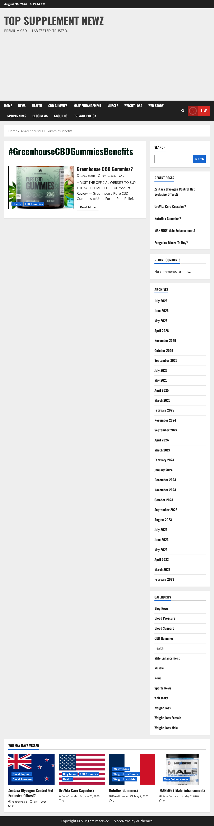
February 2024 (164, 459)
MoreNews (122, 821)
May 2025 (160, 380)
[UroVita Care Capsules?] (82, 769)
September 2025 (165, 360)
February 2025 (164, 410)
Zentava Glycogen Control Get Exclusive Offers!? (174, 192)
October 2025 (163, 350)
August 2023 (163, 519)
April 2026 (161, 330)
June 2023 (161, 539)
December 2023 (165, 479)
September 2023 (165, 509)
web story (156, 105)
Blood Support (164, 628)
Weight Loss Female (167, 717)
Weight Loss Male (166, 727)
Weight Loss (133, 105)
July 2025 (160, 370)
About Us (60, 115)
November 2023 (165, 489)
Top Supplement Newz (54, 20)
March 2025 (162, 400)
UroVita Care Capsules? (170, 206)
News (21, 105)
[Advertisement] (106, 65)
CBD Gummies (57, 105)
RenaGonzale (87, 176)
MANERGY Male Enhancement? (174, 230)
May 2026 (161, 320)
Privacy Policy (85, 115)
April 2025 (161, 390)
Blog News (40, 115)
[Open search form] (183, 111)
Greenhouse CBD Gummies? (41, 187)
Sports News (16, 115)
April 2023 (161, 559)
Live (204, 110)
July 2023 (160, 529)
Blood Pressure (164, 618)
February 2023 (164, 579)
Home (8, 105)
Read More (89, 208)
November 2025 (165, 340)
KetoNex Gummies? (167, 218)
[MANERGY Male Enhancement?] (182, 769)
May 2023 (160, 549)
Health (37, 105)
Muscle (112, 105)
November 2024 (165, 420)
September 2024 (165, 429)
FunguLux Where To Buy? (171, 242)
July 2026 (161, 300)
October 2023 (163, 499)
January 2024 (163, 469)
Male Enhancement (87, 105)
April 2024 (161, 439)
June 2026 (161, 310)
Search (160, 147)
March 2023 (162, 569)
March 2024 (162, 450)
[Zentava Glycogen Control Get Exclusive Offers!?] (31, 769)
